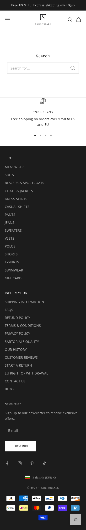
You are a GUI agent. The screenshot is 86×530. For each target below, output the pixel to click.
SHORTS (11, 254)
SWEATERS (13, 230)
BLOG (9, 389)
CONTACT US (15, 381)
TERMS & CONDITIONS (23, 325)
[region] (43, 112)
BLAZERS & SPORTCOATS (24, 182)
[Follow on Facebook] (7, 463)
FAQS (9, 309)
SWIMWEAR (14, 270)
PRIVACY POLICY (17, 333)
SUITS (9, 175)
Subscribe (20, 446)
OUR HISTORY (16, 349)
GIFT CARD (13, 278)
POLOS (10, 246)
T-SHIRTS (12, 262)
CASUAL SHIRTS (17, 206)
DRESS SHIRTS (16, 198)
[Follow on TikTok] (44, 463)
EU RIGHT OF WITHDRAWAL (26, 373)
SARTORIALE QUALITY (22, 341)
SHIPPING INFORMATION (24, 302)
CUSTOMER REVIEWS (21, 357)
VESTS (9, 238)
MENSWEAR (14, 167)
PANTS (10, 214)
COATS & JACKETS (19, 191)
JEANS (9, 222)
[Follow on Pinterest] (32, 463)
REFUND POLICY (17, 317)
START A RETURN (18, 365)
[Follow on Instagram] (19, 463)
